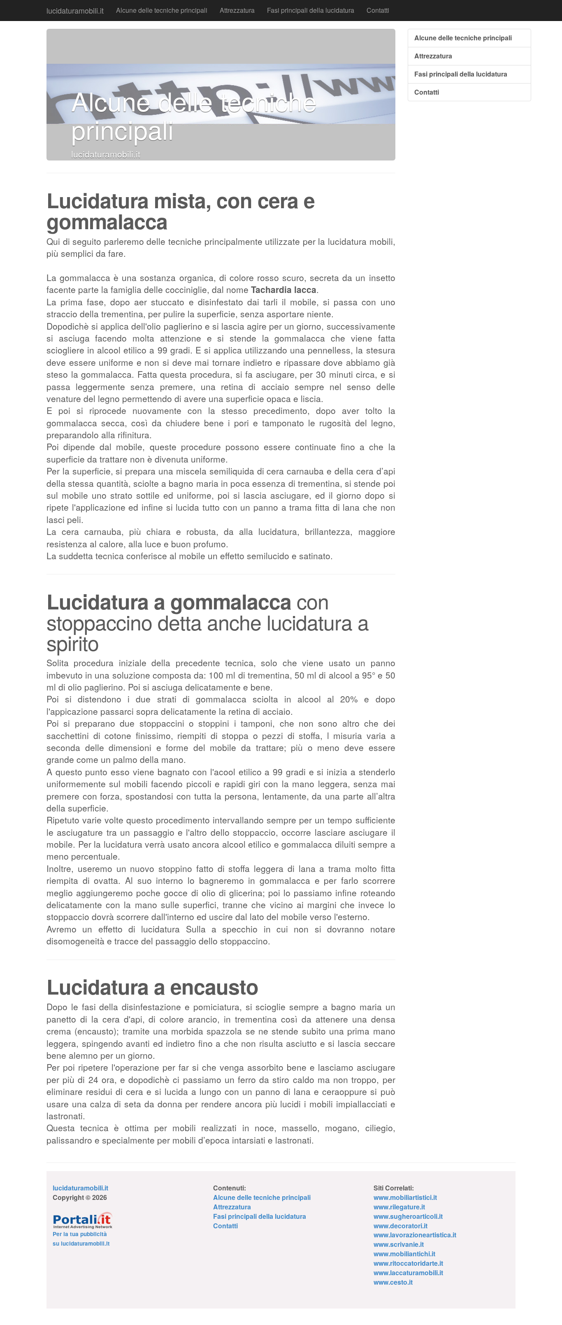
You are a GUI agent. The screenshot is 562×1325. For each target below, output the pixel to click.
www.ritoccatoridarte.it (408, 1263)
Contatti (378, 10)
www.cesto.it (393, 1282)
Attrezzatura (237, 10)
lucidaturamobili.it (75, 10)
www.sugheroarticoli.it (408, 1216)
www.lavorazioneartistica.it (415, 1234)
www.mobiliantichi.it (404, 1253)
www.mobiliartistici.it (405, 1197)
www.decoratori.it (400, 1225)
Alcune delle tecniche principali (161, 10)
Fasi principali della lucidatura (310, 10)
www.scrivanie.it (399, 1244)
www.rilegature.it (399, 1206)
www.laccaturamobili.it (408, 1272)
